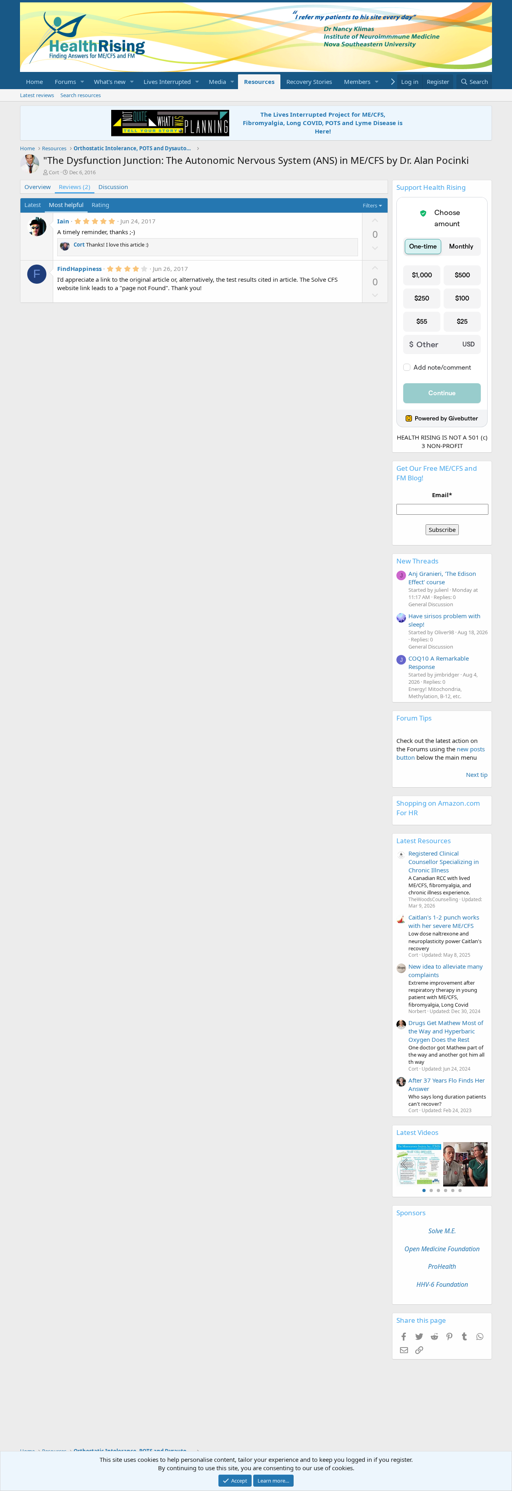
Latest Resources (423, 840)
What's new (110, 82)
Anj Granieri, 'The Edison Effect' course (442, 577)
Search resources (80, 95)
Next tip (477, 774)
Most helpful (66, 205)
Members (357, 82)
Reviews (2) (74, 187)
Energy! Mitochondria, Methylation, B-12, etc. (435, 692)
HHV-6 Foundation (442, 1284)
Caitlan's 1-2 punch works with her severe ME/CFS (443, 921)
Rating (100, 205)
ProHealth (442, 1266)
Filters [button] (370, 205)
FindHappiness (79, 269)
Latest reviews (37, 95)
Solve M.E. (442, 1230)
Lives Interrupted (167, 82)
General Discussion (430, 604)
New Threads (417, 560)
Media (217, 82)
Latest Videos (417, 1132)
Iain (63, 221)
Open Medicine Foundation (442, 1248)
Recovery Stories (309, 82)
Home (34, 82)
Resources (259, 82)
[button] (82, 81)
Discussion (113, 187)
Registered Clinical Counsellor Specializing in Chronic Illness (443, 861)
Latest (32, 205)
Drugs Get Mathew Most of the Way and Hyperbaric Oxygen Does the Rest (445, 1031)
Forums (65, 82)
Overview (37, 187)
